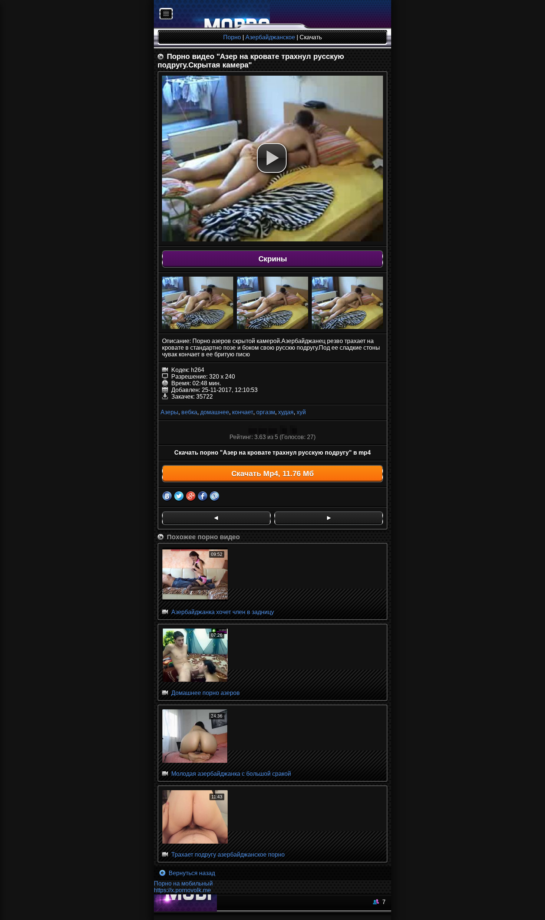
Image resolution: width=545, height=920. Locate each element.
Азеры (169, 412)
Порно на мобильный (183, 883)
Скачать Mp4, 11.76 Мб (272, 473)
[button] (272, 158)
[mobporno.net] (212, 14)
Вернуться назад (191, 873)
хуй (301, 412)
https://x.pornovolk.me (182, 890)
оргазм (265, 412)
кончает (242, 412)
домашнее (214, 412)
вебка (189, 412)
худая (286, 412)
